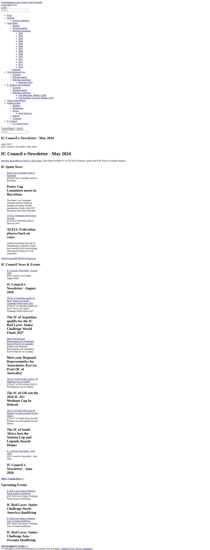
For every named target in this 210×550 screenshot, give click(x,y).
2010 (20, 56)
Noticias (10, 18)
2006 (20, 46)
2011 (20, 59)
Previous (9, 258)
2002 (20, 36)
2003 (20, 38)
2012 (20, 62)
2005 (20, 44)
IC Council (12, 121)
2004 (20, 41)
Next (30, 258)
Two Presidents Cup (16, 72)
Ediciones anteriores (22, 31)
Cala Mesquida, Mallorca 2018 (32, 95)
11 (24, 258)
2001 (20, 33)
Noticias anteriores (21, 20)
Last (34, 258)
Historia (16, 25)
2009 (20, 54)
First (3, 258)
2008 (20, 51)
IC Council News (20, 123)
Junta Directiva (25, 113)
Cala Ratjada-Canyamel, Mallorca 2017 (36, 98)
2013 (20, 64)
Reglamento (18, 108)
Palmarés (17, 69)
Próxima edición (20, 28)
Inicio (9, 15)
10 (22, 258)
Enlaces (16, 116)
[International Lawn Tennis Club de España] (21, 2)
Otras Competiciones (16, 100)
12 (26, 258)
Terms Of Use (67, 548)
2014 (20, 67)
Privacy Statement (84, 548)
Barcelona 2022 (25, 82)
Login (4, 7)
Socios (16, 111)
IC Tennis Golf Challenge (18, 85)
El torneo (17, 74)
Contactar (17, 118)
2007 (20, 49)
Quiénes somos (14, 103)
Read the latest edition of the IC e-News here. (21, 161)
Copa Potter (12, 23)
